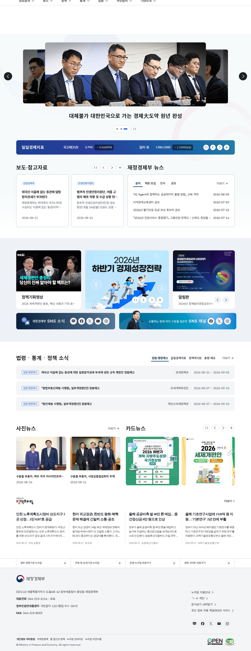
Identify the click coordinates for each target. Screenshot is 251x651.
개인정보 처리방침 (26, 639)
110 (54, 606)
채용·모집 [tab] (150, 183)
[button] (117, 129)
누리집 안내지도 (75, 639)
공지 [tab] (139, 184)
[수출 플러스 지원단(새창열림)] (132, 279)
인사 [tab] (162, 183)
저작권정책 (42, 639)
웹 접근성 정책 (57, 639)
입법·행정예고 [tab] (160, 358)
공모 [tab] (173, 183)
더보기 (221, 183)
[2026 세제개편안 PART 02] (208, 461)
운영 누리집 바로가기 (140, 562)
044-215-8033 (33, 613)
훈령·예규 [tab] (209, 358)
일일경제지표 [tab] (178, 358)
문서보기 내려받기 (202, 604)
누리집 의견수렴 (93, 639)
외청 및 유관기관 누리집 (87, 562)
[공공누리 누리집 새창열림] (215, 641)
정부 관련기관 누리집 (31, 562)
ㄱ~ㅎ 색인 (197, 598)
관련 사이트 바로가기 (195, 562)
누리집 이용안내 (200, 592)
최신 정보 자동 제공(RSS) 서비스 (210, 610)
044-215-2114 (37, 599)
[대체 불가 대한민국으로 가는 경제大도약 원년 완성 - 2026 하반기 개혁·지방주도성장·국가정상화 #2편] (152, 461)
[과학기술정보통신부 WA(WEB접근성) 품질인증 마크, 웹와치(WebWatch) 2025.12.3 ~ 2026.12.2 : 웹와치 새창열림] (230, 641)
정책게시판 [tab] (195, 358)
